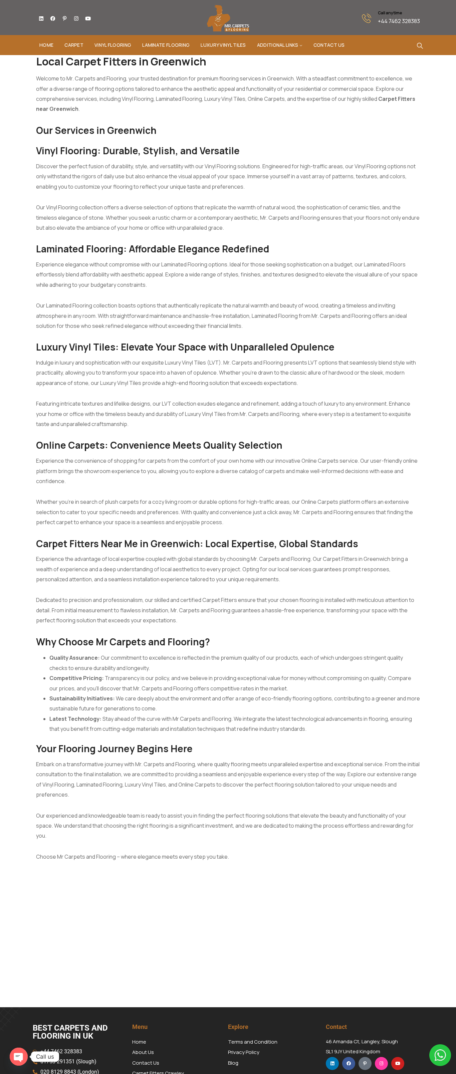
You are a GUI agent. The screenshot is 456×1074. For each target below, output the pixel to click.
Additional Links (277, 45)
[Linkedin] (41, 18)
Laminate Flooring (166, 45)
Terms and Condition (252, 1041)
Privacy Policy (243, 1052)
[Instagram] (76, 18)
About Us (143, 1052)
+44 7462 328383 (399, 21)
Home (46, 45)
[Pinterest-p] (64, 18)
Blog (233, 1062)
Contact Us (329, 45)
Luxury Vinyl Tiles (223, 45)
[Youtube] (88, 18)
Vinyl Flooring (112, 45)
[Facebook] (53, 18)
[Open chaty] (19, 1057)
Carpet (73, 45)
